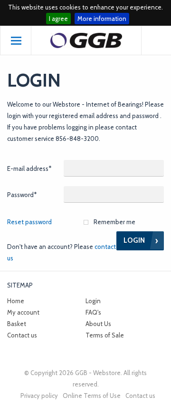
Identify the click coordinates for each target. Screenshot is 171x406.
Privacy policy (39, 395)
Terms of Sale (105, 335)
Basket (16, 323)
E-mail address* (29, 168)
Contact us (22, 335)
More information (101, 18)
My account (23, 312)
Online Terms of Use (92, 395)
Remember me (114, 222)
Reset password (29, 222)
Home (15, 301)
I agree (58, 18)
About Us (98, 323)
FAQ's (93, 312)
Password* (22, 194)
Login (93, 301)
